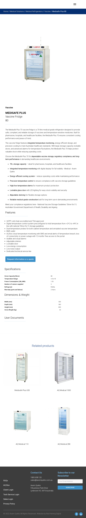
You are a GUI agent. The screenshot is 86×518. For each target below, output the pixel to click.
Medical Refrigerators (34, 11)
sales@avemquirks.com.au (42, 480)
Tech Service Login (11, 494)
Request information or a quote (20, 259)
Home (5, 11)
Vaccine (47, 11)
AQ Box (6, 485)
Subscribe (70, 487)
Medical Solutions (17, 11)
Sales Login (8, 499)
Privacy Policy (9, 504)
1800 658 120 (36, 477)
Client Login (8, 490)
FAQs (5, 480)
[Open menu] (75, 4)
